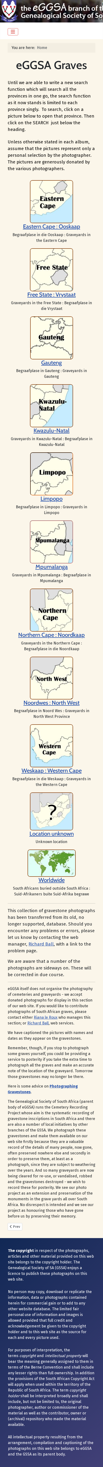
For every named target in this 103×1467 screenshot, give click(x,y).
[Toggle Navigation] (13, 31)
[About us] (51, 269)
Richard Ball (41, 944)
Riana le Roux (45, 1017)
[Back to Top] (94, 1458)
